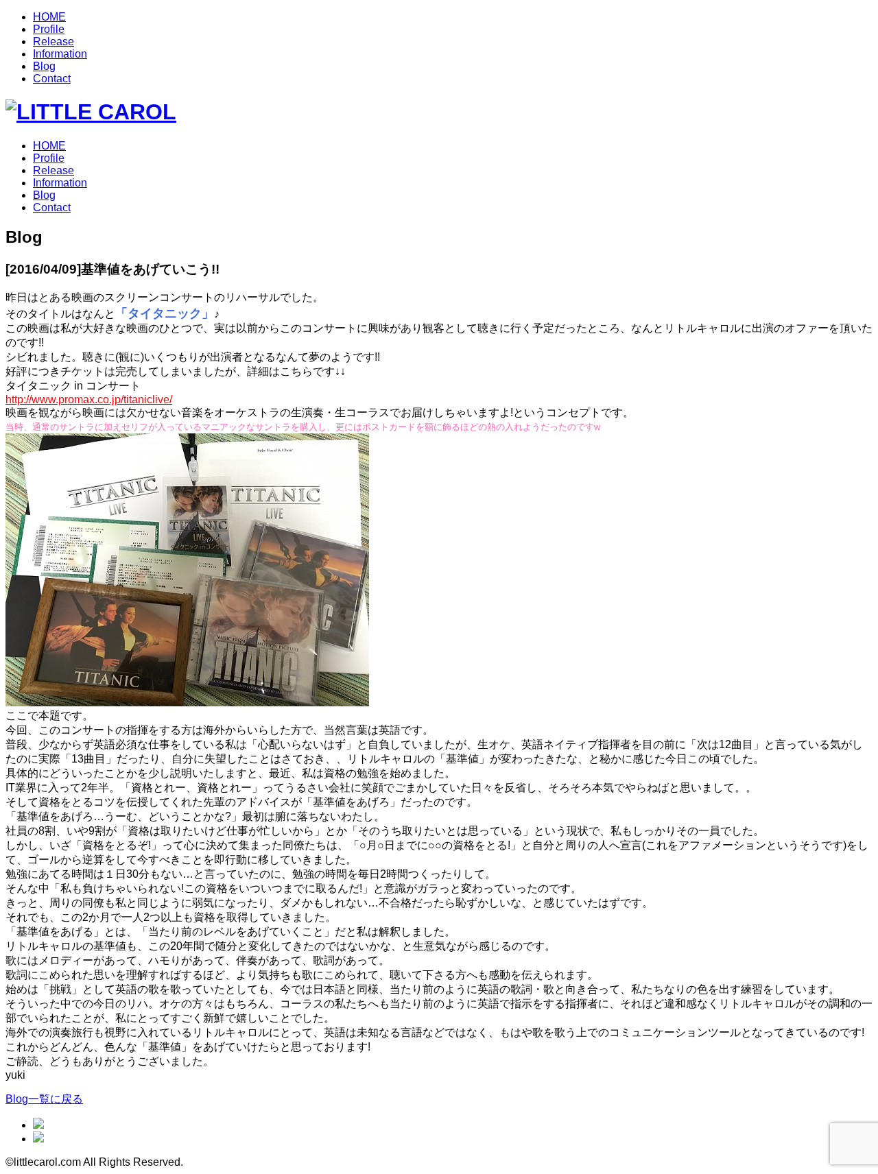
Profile (48, 29)
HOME (49, 17)
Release (53, 41)
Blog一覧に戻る (44, 1099)
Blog (44, 66)
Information (60, 54)
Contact (52, 78)
